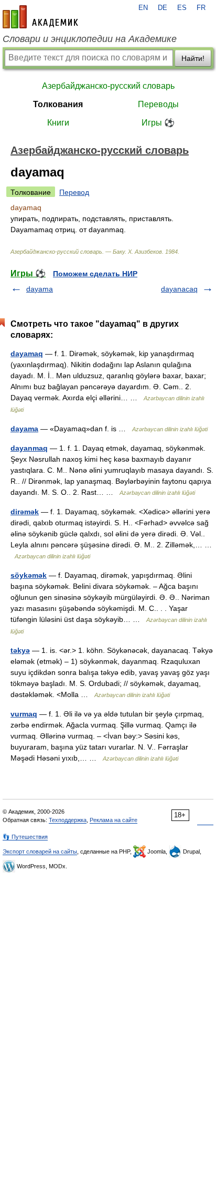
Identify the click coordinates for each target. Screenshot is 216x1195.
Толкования (58, 104)
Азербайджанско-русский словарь (108, 85)
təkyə (20, 650)
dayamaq (26, 353)
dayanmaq (29, 448)
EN (143, 8)
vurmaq (23, 714)
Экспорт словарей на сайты (40, 851)
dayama (39, 289)
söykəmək (28, 575)
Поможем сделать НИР (95, 273)
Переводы (158, 104)
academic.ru (40, 16)
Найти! (192, 58)
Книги (58, 122)
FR (201, 8)
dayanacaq (179, 289)
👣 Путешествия (25, 837)
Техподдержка (68, 820)
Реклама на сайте (113, 820)
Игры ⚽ (158, 122)
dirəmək (24, 511)
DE (162, 8)
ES (182, 8)
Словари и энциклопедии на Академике (90, 39)
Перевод (74, 192)
